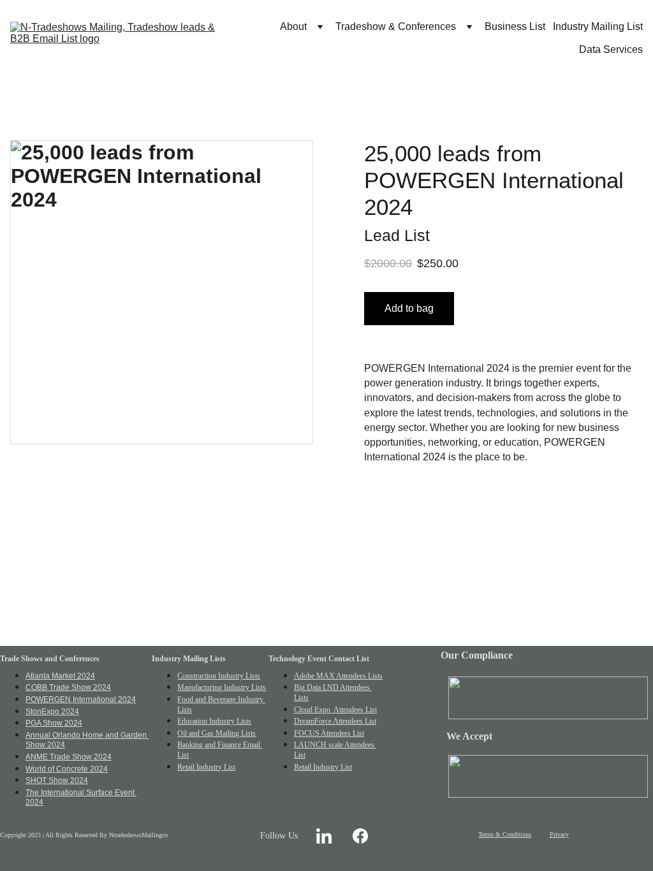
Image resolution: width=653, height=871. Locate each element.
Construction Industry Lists (218, 675)
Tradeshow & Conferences (395, 26)
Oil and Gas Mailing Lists (216, 733)
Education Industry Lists (214, 721)
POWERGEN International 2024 (81, 699)
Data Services (611, 49)
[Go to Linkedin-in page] (324, 835)
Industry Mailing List (598, 26)
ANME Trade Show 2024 (69, 756)
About (293, 26)
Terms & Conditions (504, 834)
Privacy (559, 834)
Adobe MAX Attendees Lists (338, 675)
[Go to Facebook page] (360, 835)
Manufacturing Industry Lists (221, 687)
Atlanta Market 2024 (60, 675)
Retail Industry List (206, 767)
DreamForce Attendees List (335, 721)
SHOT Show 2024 (57, 780)
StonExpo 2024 (52, 711)
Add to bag (409, 308)
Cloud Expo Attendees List (335, 709)
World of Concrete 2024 (67, 769)
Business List (515, 26)
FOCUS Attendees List (329, 733)
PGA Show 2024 (54, 723)
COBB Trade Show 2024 (68, 687)
